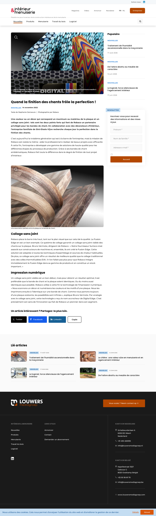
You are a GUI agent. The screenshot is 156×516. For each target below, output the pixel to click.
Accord (126, 159)
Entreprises (137, 11)
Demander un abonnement (56, 439)
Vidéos (86, 11)
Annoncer (97, 11)
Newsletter (110, 11)
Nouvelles (17, 21)
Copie (74, 319)
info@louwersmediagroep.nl (130, 446)
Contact (47, 435)
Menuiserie (43, 21)
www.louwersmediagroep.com (131, 495)
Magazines (75, 11)
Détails (135, 512)
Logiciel (73, 21)
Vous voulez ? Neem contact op (122, 403)
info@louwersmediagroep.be (130, 482)
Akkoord (147, 512)
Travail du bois (58, 21)
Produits (30, 21)
